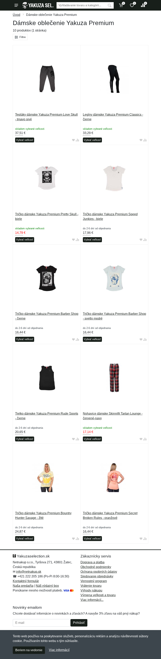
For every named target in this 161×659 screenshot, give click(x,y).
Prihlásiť (79, 622)
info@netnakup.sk (28, 571)
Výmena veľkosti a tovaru (98, 595)
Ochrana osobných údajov (98, 571)
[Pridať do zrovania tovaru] (77, 140)
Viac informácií (59, 650)
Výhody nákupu (91, 590)
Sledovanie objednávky (96, 576)
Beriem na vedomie (28, 650)
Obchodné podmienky (95, 567)
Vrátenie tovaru (91, 585)
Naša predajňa (23, 585)
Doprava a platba (92, 562)
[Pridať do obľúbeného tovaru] (73, 140)
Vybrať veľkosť (24, 140)
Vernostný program (93, 581)
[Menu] (16, 5)
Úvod (16, 14)
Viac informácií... (91, 599)
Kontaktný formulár (26, 581)
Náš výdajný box (47, 585)
